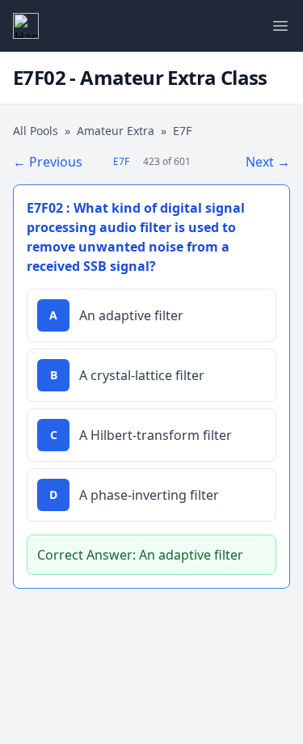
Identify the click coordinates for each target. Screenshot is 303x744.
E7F (121, 161)
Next (268, 162)
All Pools (35, 130)
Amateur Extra (115, 130)
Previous (47, 162)
